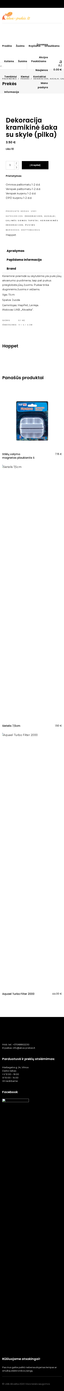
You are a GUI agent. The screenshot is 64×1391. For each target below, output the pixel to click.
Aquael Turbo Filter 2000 (18, 994)
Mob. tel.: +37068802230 (15, 1044)
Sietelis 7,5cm (11, 726)
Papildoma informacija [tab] (24, 260)
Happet (11, 234)
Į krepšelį (35, 165)
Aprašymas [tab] (15, 251)
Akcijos (43, 57)
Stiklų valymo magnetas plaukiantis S (18, 456)
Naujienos (41, 70)
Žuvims (30, 225)
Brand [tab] (11, 269)
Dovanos (42, 44)
